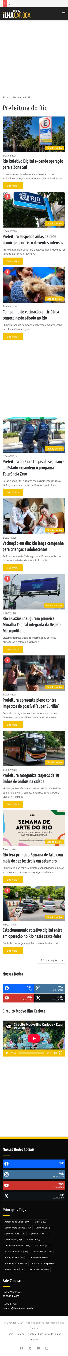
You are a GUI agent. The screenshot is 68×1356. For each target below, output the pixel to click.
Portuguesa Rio (15, 1257)
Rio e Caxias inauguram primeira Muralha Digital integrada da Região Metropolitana (32, 624)
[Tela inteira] (61, 1053)
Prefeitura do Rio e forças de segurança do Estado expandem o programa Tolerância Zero (34, 467)
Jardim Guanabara (16, 1251)
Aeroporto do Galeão (17, 1221)
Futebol (33, 1239)
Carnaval (43, 1227)
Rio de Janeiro (15, 1269)
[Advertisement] (34, 58)
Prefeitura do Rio (16, 1263)
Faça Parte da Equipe (49, 1333)
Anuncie (34, 1339)
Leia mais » (13, 185)
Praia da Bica (39, 1257)
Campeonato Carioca (18, 1227)
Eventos (31, 1333)
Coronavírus (13, 1239)
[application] (34, 1039)
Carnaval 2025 (15, 1233)
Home (10, 1333)
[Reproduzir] (7, 1053)
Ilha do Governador (17, 1245)
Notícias (20, 1333)
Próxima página (49, 960)
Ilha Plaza (42, 1245)
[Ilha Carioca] (17, 14)
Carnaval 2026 (39, 1233)
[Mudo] (55, 1053)
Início (8, 97)
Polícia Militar (42, 1251)
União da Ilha (39, 1269)
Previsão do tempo (43, 1263)
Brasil (40, 1221)
